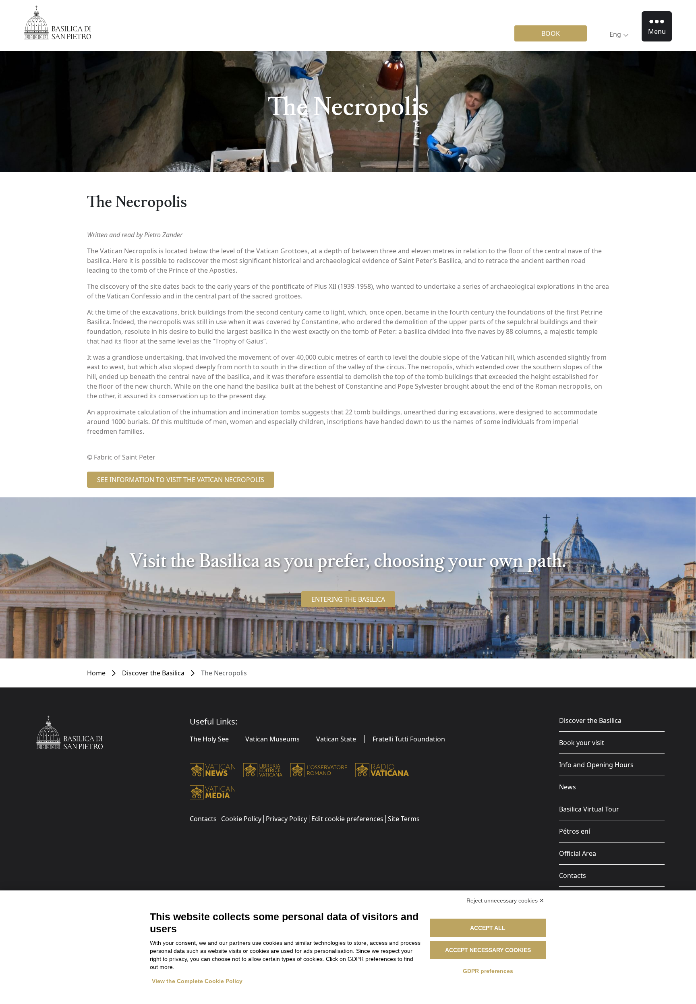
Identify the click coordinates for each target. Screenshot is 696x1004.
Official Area (577, 853)
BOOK (550, 33)
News (567, 786)
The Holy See (209, 739)
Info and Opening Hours (596, 764)
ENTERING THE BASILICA (348, 599)
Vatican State (336, 739)
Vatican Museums (272, 739)
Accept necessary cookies (488, 950)
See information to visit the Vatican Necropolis (180, 479)
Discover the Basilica (153, 673)
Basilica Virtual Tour (589, 809)
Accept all (487, 928)
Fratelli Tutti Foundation (409, 739)
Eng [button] (615, 34)
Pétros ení (574, 831)
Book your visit (581, 742)
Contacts (572, 875)
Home (96, 673)
